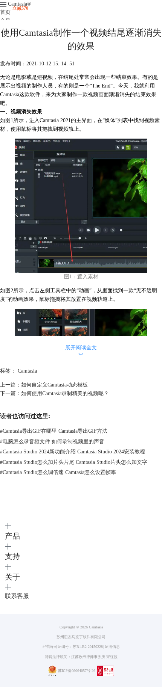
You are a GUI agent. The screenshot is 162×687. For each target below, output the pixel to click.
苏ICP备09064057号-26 (76, 671)
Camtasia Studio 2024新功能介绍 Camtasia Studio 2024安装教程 (72, 451)
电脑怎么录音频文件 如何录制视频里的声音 (52, 441)
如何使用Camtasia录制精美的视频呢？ (65, 393)
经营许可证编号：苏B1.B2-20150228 (73, 647)
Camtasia (19, 4)
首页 (5, 12)
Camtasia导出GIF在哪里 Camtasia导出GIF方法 (53, 431)
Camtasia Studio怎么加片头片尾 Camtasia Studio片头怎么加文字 (73, 462)
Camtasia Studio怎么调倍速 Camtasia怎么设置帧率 (58, 472)
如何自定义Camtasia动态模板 (54, 385)
